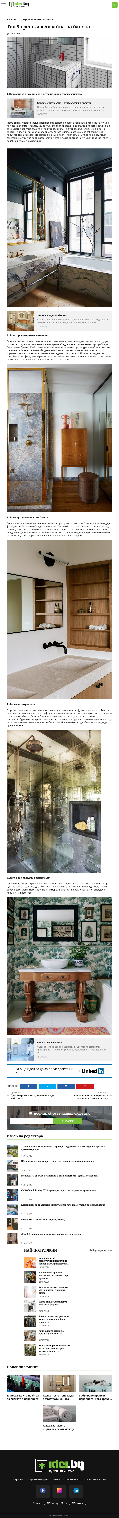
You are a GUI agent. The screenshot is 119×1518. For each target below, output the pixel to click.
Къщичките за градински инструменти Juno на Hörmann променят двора (63, 1205)
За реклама (19, 1479)
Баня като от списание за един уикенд (43, 1219)
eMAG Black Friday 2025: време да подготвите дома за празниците (58, 1190)
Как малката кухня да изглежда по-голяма (51, 1332)
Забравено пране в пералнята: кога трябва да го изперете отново (95, 1397)
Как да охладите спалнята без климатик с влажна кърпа (53, 1290)
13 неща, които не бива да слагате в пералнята (23, 1397)
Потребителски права (38, 1479)
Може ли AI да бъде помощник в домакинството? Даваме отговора (59, 1175)
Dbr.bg (67, 1503)
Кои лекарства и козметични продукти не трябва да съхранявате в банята (53, 1261)
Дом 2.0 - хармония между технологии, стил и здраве (51, 1234)
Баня (13, 19)
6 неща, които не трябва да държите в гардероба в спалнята (54, 1319)
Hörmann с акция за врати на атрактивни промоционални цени (57, 1161)
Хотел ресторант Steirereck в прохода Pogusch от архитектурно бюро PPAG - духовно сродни (64, 1148)
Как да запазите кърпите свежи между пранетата (58, 1427)
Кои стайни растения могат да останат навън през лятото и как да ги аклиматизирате (54, 1348)
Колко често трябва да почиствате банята (58, 1397)
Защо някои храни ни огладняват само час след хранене (53, 1275)
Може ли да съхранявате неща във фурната (53, 1303)
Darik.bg (54, 1503)
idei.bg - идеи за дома (100, 1250)
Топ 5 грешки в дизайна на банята (36, 19)
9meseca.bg (80, 1503)
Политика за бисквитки (94, 1479)
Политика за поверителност (66, 1479)
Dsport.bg (40, 1503)
